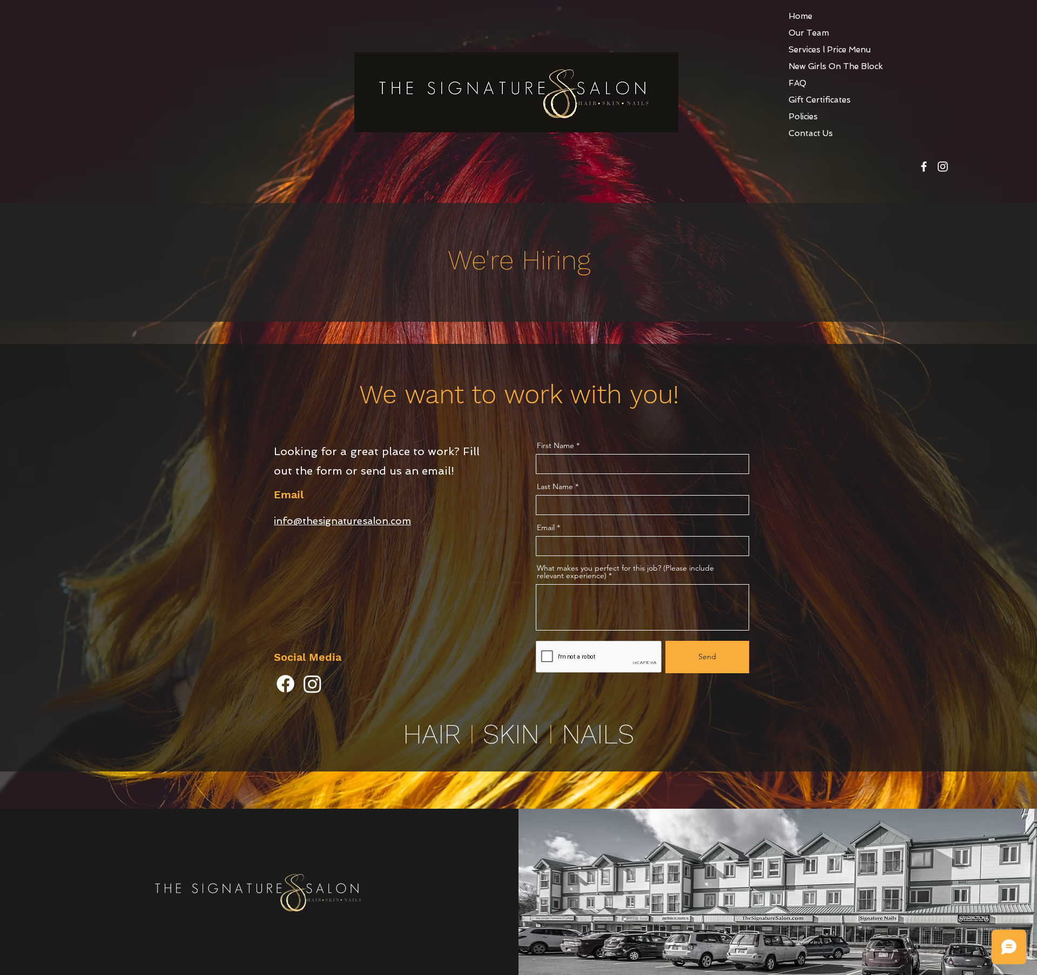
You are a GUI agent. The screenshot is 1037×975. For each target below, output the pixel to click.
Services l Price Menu (830, 50)
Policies (803, 116)
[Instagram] (312, 683)
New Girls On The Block (836, 66)
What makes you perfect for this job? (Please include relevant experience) (625, 571)
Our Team (809, 33)
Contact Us (811, 133)
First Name (555, 445)
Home (800, 16)
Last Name (555, 486)
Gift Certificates (820, 100)
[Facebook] (285, 683)
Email (546, 527)
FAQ (797, 83)
